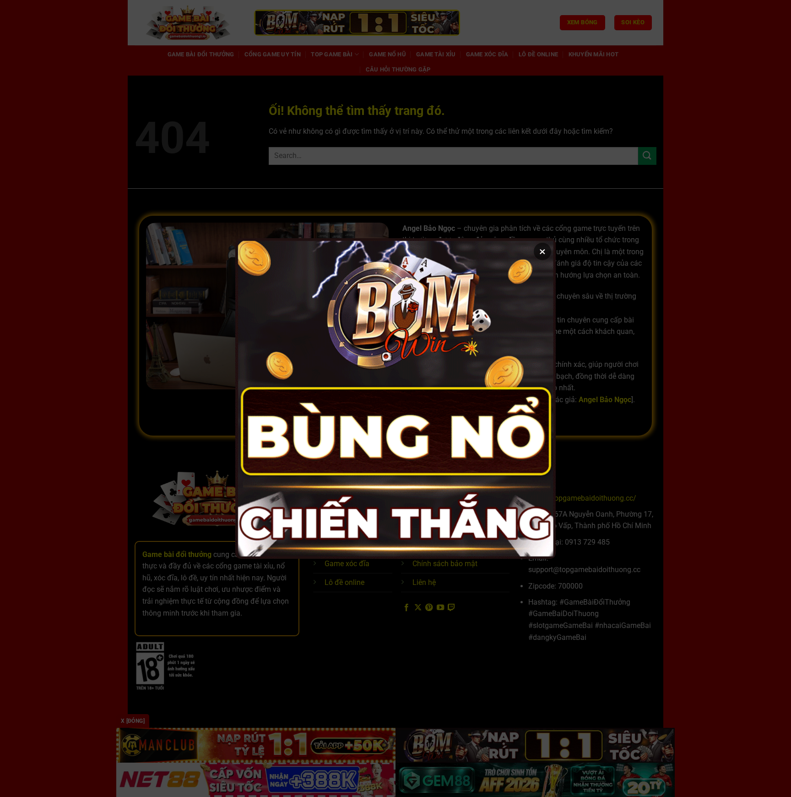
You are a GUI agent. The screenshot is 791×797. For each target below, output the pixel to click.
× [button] (542, 251)
